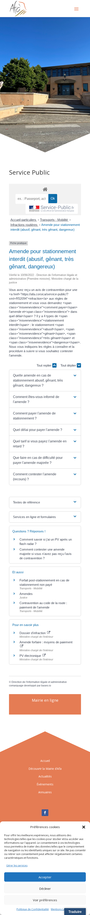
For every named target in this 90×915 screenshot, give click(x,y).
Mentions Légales (61, 909)
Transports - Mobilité (54, 220)
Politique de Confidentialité (33, 909)
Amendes (26, 594)
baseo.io (46, 685)
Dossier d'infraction (32, 633)
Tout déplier (68, 365)
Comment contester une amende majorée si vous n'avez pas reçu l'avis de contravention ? (45, 554)
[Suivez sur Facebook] (45, 812)
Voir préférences (45, 900)
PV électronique (30, 655)
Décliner (45, 888)
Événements (45, 784)
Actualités (45, 776)
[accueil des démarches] (45, 189)
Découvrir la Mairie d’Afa (45, 769)
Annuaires (45, 792)
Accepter (45, 877)
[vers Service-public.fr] (52, 209)
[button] (84, 827)
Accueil (45, 761)
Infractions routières (24, 225)
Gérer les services (16, 865)
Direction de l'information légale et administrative (39, 682)
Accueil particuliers (23, 220)
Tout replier (44, 365)
